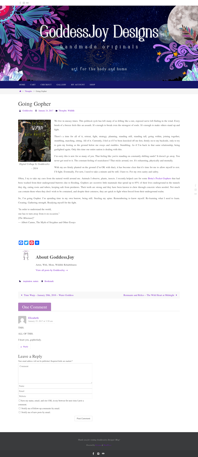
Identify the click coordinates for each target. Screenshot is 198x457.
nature (35, 281)
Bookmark (49, 281)
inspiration (27, 281)
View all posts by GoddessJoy (52, 270)
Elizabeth (33, 318)
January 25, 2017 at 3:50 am (40, 321)
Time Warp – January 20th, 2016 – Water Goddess (48, 295)
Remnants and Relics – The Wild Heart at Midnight (149, 295)
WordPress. (107, 445)
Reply (25, 346)
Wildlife (71, 110)
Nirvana (98, 445)
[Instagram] (24, 3)
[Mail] (27, 3)
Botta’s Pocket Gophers (159, 178)
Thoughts (28, 91)
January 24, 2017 (46, 110)
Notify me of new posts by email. (36, 412)
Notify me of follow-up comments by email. (40, 408)
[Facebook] (20, 3)
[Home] (20, 91)
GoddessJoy (27, 110)
